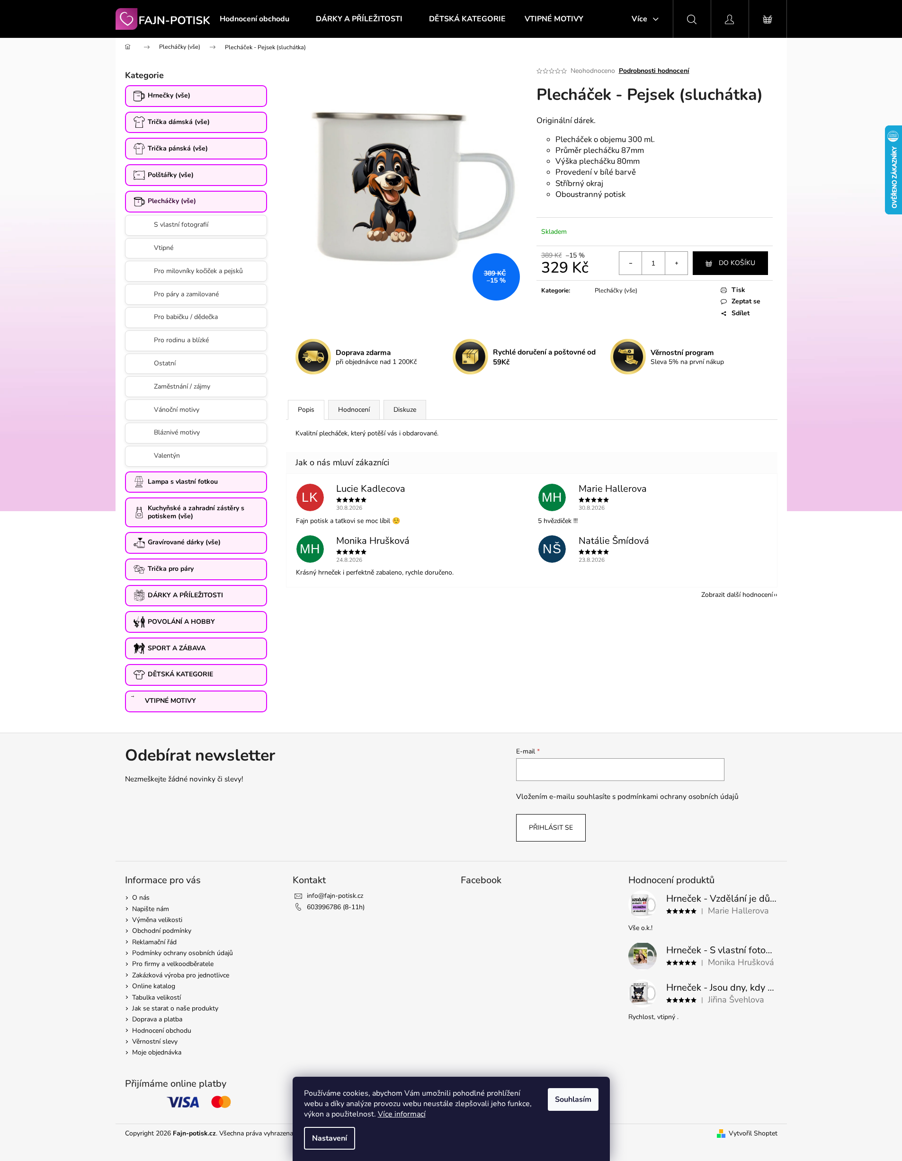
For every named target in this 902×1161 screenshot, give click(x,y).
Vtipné (163, 247)
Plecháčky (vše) (172, 200)
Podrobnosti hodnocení (654, 70)
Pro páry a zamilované (186, 294)
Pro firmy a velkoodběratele (173, 963)
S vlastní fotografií (181, 224)
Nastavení (329, 1138)
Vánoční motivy (176, 409)
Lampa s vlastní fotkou (183, 481)
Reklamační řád (154, 942)
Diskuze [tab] (404, 409)
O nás (141, 897)
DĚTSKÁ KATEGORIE (180, 674)
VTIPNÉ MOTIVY (170, 700)
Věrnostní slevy (155, 1041)
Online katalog (153, 986)
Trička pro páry (171, 568)
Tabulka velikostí (156, 997)
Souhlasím (573, 1099)
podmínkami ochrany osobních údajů (678, 796)
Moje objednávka (156, 1052)
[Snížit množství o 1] (630, 263)
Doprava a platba (157, 1019)
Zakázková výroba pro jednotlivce (180, 975)
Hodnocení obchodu (161, 1030)
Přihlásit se (551, 827)
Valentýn (167, 455)
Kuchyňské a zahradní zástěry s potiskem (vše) (196, 512)
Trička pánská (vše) (178, 148)
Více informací (402, 1114)
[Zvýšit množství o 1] (676, 263)
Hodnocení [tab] (354, 409)
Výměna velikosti (157, 919)
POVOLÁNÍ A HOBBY (181, 621)
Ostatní (165, 363)
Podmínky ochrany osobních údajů (182, 952)
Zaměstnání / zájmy (182, 386)
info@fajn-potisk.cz (335, 895)
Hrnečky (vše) (169, 95)
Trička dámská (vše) (179, 121)
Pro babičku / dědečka (186, 316)
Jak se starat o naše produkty (175, 1008)
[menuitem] (254, 19)
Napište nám (150, 908)
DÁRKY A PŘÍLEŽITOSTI (185, 595)
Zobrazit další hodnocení (737, 594)
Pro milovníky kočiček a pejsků (198, 270)
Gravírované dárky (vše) (184, 542)
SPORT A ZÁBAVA (176, 648)
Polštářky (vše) (171, 174)
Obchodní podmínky (161, 930)
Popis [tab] (306, 409)
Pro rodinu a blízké (181, 340)
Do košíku (737, 262)
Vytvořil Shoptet (753, 1133)
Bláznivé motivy (177, 432)
